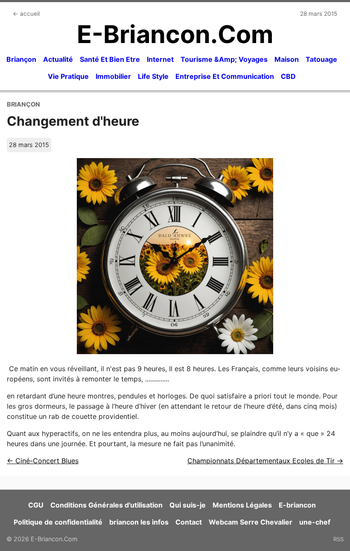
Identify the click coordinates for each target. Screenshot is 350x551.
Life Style (153, 76)
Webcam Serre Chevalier (250, 522)
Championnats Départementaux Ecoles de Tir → (265, 460)
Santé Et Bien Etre (110, 59)
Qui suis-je (187, 505)
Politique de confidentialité (58, 522)
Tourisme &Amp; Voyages (224, 59)
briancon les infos (139, 522)
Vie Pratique (68, 76)
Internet (160, 59)
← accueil (26, 13)
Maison (286, 59)
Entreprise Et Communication (224, 76)
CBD (288, 76)
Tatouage (321, 59)
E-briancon (297, 505)
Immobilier (113, 76)
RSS (338, 539)
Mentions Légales (242, 505)
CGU (36, 505)
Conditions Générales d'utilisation (106, 505)
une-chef (314, 522)
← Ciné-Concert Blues (43, 460)
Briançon (21, 59)
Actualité (58, 59)
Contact (188, 522)
